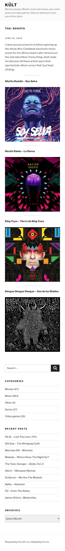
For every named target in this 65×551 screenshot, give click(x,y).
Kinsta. (46, 541)
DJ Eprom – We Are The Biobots (23, 477)
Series (9, 409)
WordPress (24, 541)
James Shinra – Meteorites (20, 497)
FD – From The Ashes (17, 490)
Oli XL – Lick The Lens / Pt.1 (21, 436)
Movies (9, 389)
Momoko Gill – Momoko (19, 450)
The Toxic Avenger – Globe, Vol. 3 (24, 463)
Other (8, 402)
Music (8, 395)
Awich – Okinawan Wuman (20, 470)
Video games (12, 416)
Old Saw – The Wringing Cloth (22, 443)
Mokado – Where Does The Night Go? (27, 457)
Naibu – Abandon (15, 484)
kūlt (11, 4)
